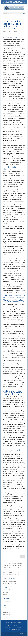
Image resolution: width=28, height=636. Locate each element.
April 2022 (5, 592)
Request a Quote (16, 629)
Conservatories (8, 624)
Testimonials (12, 581)
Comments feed (7, 612)
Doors (19, 622)
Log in (4, 607)
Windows (13, 622)
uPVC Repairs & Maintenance (13, 627)
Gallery (8, 629)
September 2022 (7, 590)
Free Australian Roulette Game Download (13, 570)
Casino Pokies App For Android (11, 574)
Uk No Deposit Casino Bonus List (11, 572)
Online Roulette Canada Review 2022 (12, 563)
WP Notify (5, 583)
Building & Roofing (13, 626)
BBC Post (5, 581)
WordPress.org (6, 614)
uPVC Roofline (18, 624)
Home (7, 622)
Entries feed (6, 610)
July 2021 (5, 594)
